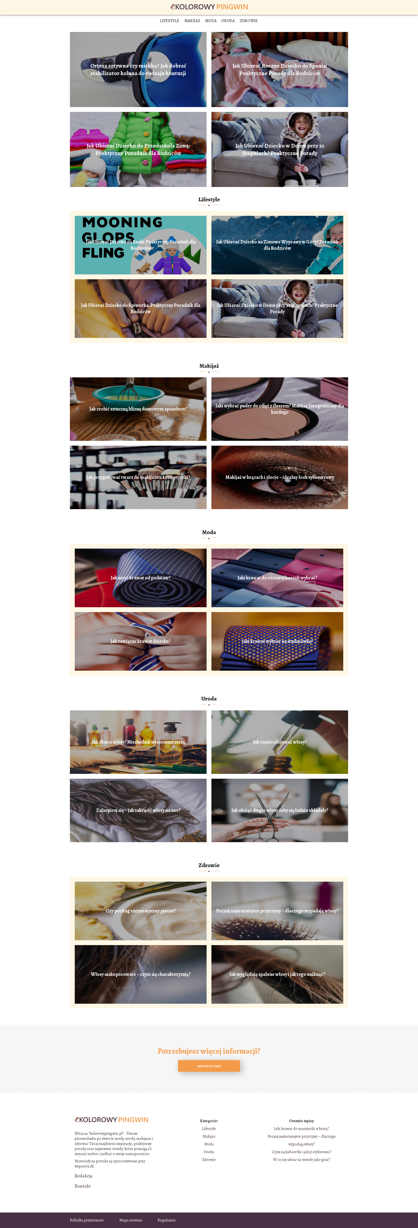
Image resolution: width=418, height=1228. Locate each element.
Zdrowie (249, 20)
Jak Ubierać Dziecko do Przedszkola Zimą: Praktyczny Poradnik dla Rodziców (138, 149)
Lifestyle (169, 20)
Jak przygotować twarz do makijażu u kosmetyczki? (138, 477)
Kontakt (83, 1186)
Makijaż (192, 20)
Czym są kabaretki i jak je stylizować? (302, 1152)
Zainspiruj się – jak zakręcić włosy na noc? (138, 810)
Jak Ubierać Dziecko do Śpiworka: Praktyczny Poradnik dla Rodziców (140, 308)
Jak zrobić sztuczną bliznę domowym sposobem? (138, 409)
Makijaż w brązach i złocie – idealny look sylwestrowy (279, 477)
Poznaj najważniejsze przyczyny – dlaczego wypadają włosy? (277, 911)
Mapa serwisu (130, 1220)
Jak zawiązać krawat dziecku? (141, 641)
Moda (211, 20)
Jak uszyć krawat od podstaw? (141, 578)
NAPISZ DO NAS (209, 1066)
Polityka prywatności (87, 1220)
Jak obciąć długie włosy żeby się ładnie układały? (279, 810)
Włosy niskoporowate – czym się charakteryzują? (141, 974)
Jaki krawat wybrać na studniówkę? (277, 641)
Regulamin (166, 1220)
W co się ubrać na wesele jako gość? (301, 1159)
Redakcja (84, 1176)
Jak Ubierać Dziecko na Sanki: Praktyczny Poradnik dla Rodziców (141, 245)
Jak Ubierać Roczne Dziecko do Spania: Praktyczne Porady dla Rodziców (279, 69)
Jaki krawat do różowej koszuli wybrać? (277, 578)
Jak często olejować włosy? (280, 742)
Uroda (228, 20)
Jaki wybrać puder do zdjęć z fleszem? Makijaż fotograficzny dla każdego (280, 409)
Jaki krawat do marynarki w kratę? (301, 1128)
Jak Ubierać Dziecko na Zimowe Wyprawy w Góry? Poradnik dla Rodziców (277, 245)
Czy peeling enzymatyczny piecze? (141, 911)
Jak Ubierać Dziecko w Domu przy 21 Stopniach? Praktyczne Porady (279, 149)
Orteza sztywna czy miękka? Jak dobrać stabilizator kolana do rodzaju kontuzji (138, 69)
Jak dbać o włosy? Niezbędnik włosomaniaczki (138, 742)
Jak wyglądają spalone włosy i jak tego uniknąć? (277, 974)
